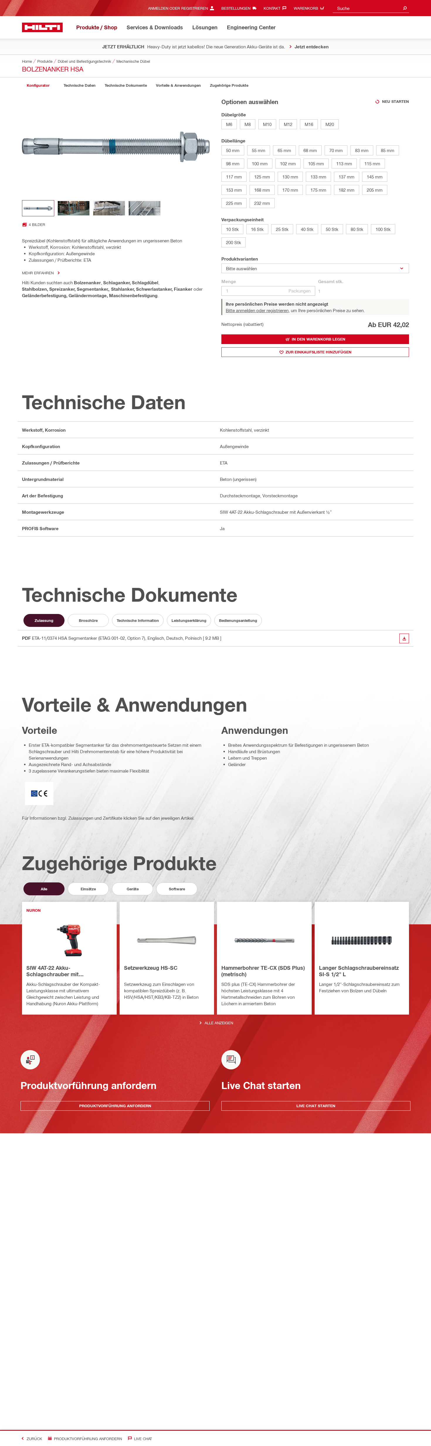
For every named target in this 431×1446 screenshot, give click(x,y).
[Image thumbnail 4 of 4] (144, 208)
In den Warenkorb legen (318, 339)
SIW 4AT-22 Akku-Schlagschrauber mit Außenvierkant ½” (52, 971)
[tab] (38, 85)
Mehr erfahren (38, 273)
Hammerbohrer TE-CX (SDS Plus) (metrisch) (263, 970)
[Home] (42, 27)
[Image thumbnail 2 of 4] (73, 208)
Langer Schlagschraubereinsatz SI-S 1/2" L (359, 970)
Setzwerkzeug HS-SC (150, 967)
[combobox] (371, 8)
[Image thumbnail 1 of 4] (38, 208)
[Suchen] (405, 8)
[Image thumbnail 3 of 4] (109, 208)
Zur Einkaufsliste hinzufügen (319, 352)
